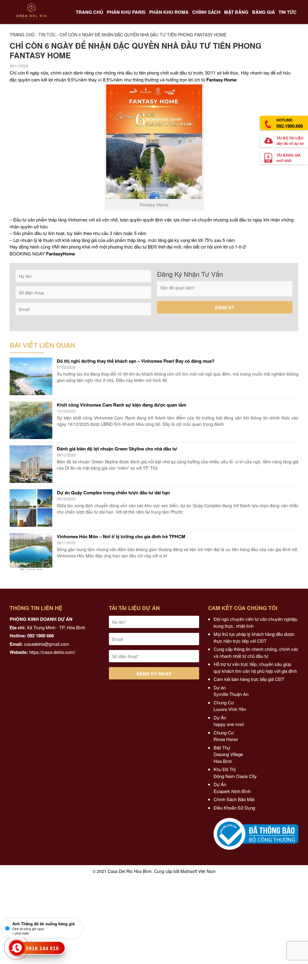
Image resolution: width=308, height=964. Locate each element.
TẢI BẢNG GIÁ (288, 157)
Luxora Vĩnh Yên (230, 709)
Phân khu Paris (126, 12)
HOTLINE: (289, 123)
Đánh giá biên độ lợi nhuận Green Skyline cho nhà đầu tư (117, 448)
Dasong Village (228, 754)
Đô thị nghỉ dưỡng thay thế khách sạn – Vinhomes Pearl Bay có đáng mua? (135, 361)
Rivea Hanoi (226, 739)
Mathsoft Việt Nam (198, 871)
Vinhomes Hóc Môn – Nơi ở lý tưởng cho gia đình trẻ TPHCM (121, 536)
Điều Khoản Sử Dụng (234, 807)
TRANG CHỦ (89, 12)
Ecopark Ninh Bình (233, 791)
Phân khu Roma (169, 12)
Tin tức (47, 35)
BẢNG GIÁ (263, 12)
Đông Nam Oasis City (235, 776)
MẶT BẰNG (236, 12)
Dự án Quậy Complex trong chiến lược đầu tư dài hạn (113, 492)
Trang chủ (22, 35)
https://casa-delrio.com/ (52, 652)
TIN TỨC (288, 12)
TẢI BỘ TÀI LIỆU (290, 140)
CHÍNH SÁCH (206, 12)
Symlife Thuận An (231, 694)
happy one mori (229, 724)
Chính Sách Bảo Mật (234, 799)
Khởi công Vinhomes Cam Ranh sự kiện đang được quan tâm (121, 404)
